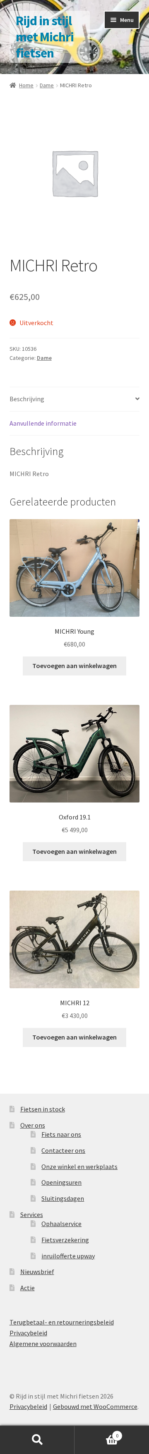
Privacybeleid (28, 1333)
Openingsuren (61, 1182)
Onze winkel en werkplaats (79, 1166)
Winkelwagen (96, 1433)
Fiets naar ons (61, 1134)
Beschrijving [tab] (27, 399)
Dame (47, 85)
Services (31, 1214)
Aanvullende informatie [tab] (43, 423)
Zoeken (37, 1440)
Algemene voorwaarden (43, 1343)
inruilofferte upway (68, 1256)
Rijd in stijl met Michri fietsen (45, 36)
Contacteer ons (63, 1150)
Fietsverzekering (65, 1240)
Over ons (32, 1125)
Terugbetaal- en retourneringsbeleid (62, 1322)
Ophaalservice (61, 1223)
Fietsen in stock (42, 1109)
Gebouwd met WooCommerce (95, 1406)
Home (26, 85)
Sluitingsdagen (62, 1198)
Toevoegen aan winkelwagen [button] (74, 665)
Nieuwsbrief (37, 1271)
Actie (27, 1288)
